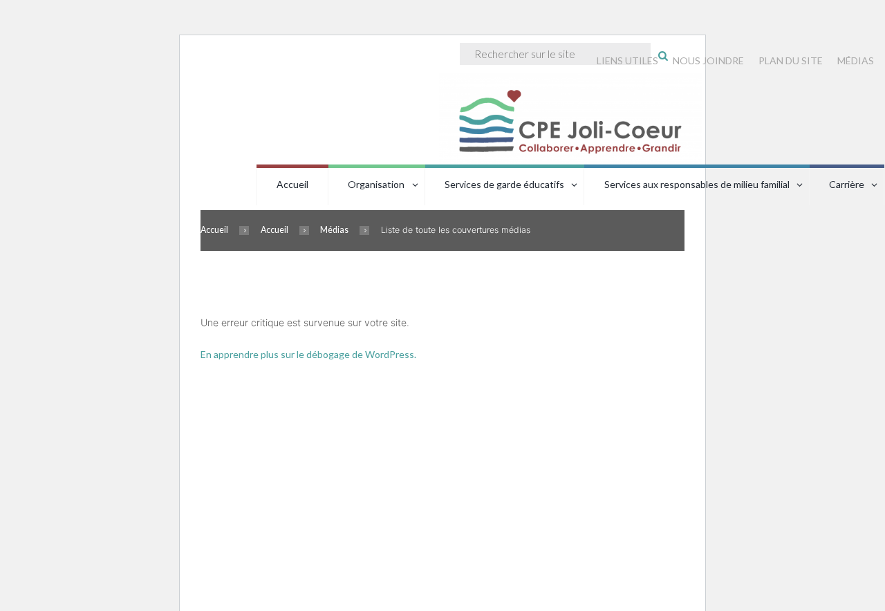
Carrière (846, 184)
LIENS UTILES (627, 60)
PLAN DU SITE (790, 60)
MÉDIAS (855, 60)
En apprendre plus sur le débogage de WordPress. (308, 354)
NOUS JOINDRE (708, 60)
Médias (334, 230)
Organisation (376, 184)
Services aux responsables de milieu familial (697, 184)
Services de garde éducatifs (504, 184)
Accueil (292, 184)
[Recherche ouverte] (663, 55)
